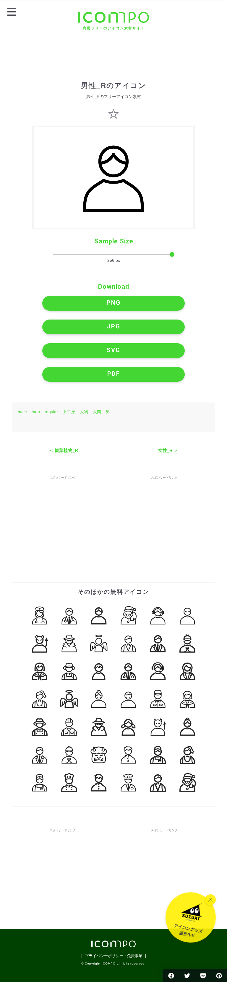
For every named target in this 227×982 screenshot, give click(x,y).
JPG (113, 326)
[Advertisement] (62, 518)
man (36, 411)
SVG (113, 350)
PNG (114, 302)
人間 (97, 411)
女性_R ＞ (168, 450)
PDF (113, 373)
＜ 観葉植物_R (63, 450)
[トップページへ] (113, 945)
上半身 (69, 411)
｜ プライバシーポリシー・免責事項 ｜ (113, 956)
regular (51, 411)
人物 (84, 411)
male (22, 411)
